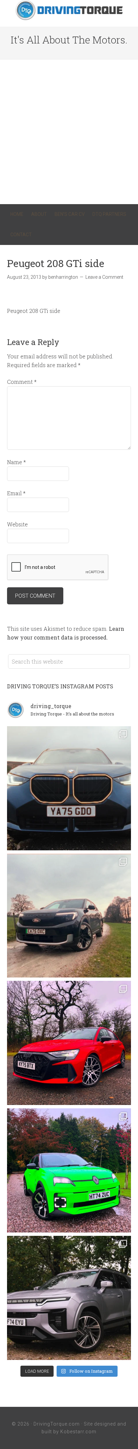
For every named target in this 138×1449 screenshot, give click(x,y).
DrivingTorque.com (56, 1424)
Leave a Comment (104, 277)
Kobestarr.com (78, 1431)
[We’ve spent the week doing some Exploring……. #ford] (69, 916)
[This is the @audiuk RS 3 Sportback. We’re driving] (69, 1043)
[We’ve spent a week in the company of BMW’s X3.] (69, 788)
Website (17, 524)
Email (16, 493)
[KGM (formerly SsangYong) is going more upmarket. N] (69, 1298)
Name (16, 461)
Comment (22, 381)
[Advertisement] (69, 132)
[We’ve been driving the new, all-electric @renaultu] (69, 1170)
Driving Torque (69, 10)
